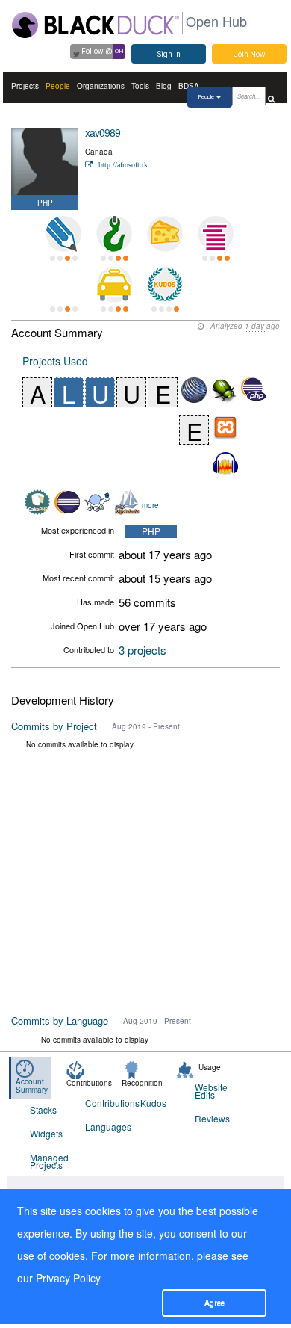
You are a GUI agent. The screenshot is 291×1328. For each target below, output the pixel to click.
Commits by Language (59, 1020)
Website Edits (211, 1091)
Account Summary (32, 1085)
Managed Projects (48, 1161)
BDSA (188, 86)
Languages (103, 1126)
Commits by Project (54, 726)
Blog (164, 86)
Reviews (212, 1118)
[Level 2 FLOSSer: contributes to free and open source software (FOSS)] (63, 285)
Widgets (46, 1133)
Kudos (153, 1102)
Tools (140, 86)
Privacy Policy (68, 1277)
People (58, 86)
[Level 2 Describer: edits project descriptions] (63, 234)
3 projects (142, 650)
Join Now (250, 54)
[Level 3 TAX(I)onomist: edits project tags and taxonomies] (114, 285)
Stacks (43, 1109)
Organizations (101, 86)
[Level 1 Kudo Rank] (165, 285)
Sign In (169, 54)
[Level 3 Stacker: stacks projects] (216, 234)
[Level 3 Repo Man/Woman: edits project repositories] (114, 234)
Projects (25, 86)
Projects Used (55, 360)
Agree (214, 1303)
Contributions (103, 1102)
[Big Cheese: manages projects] (165, 234)
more (150, 504)
